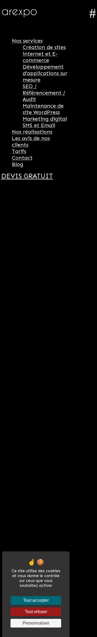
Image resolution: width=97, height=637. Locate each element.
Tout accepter (36, 600)
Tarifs (19, 151)
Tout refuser (36, 611)
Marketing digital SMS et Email (45, 121)
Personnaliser (36, 623)
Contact (22, 157)
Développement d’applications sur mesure (45, 73)
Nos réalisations (32, 131)
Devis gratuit (27, 176)
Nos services (27, 40)
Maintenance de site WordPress (43, 108)
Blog (17, 164)
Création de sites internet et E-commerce (44, 53)
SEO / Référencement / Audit (44, 92)
